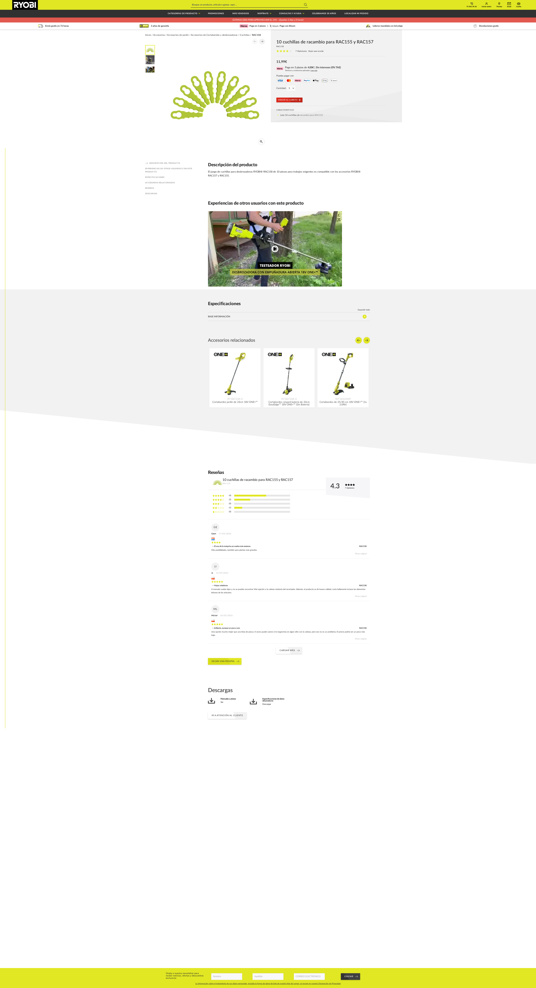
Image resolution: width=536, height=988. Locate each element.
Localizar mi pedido (356, 14)
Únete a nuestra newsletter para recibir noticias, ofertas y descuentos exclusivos (185, 975)
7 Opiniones (301, 51)
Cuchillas (245, 35)
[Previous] (254, 41)
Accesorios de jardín (178, 35)
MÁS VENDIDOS (240, 14)
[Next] (262, 41)
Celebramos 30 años (324, 14)
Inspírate (263, 14)
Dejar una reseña (316, 51)
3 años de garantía (160, 26)
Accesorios (159, 35)
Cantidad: (281, 88)
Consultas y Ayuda (290, 14)
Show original (361, 554)
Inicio (148, 35)
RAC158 (363, 546)
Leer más (314, 70)
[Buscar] (305, 5)
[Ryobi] (25, 5)
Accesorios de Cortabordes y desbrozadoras (214, 35)
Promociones (216, 14)
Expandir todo (364, 310)
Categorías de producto (182, 14)
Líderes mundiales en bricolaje (388, 26)
